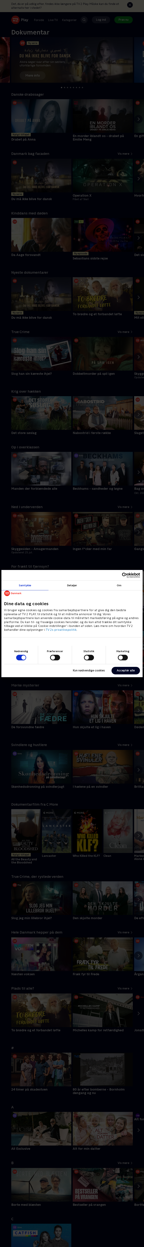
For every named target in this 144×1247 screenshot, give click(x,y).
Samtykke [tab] (25, 585)
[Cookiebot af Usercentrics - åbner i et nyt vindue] (124, 575)
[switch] (55, 657)
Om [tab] (119, 585)
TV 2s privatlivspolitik (61, 629)
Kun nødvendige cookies (89, 670)
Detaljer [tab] (72, 585)
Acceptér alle (126, 670)
